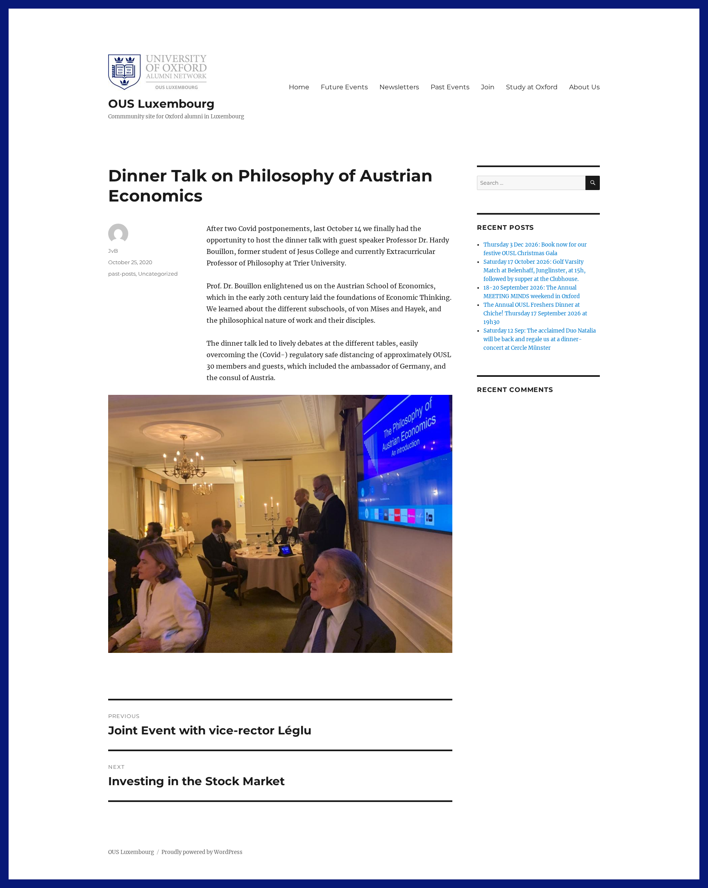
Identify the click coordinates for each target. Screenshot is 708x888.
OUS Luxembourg (161, 104)
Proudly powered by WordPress (202, 852)
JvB (113, 250)
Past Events (450, 87)
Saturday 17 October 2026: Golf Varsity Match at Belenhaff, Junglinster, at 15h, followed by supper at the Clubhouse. (534, 270)
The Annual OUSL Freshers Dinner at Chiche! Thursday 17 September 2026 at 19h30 (535, 313)
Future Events (344, 87)
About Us (584, 87)
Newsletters (399, 87)
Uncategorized (158, 273)
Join (488, 87)
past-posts (122, 273)
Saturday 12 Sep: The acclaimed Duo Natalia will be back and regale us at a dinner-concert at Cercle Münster (539, 339)
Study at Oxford (532, 87)
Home (299, 87)
